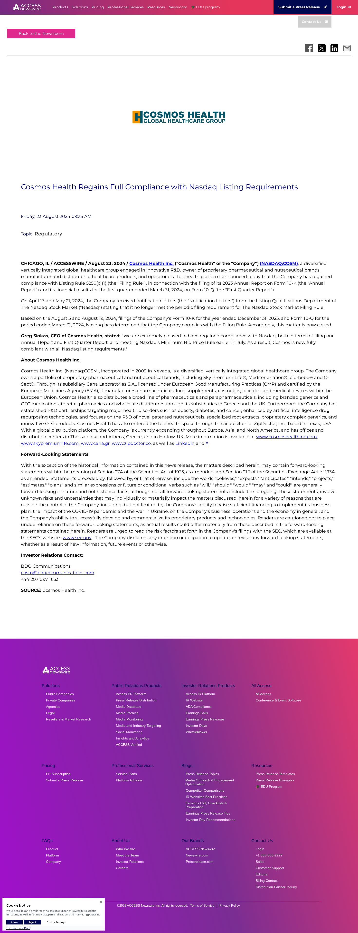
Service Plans (126, 774)
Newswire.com (197, 855)
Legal (50, 713)
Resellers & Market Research (68, 719)
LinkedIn (185, 443)
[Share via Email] (347, 48)
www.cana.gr (95, 443)
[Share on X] (322, 48)
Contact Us (311, 21)
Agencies (53, 707)
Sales (260, 862)
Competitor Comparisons (205, 790)
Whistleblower (196, 732)
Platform (52, 855)
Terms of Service (202, 905)
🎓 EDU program (205, 7)
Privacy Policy (229, 905)
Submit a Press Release (299, 7)
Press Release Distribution (136, 700)
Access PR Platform (131, 694)
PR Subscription (58, 774)
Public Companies (60, 694)
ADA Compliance (199, 707)
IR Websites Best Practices (206, 797)
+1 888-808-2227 (269, 855)
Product (52, 849)
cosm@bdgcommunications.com (57, 572)
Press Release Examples (275, 780)
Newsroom (178, 7)
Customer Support (270, 868)
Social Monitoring (129, 732)
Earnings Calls (197, 713)
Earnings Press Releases (205, 719)
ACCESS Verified (129, 745)
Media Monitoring (129, 719)
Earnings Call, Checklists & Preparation (206, 805)
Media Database (128, 707)
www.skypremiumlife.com (50, 443)
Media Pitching (127, 713)
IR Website (194, 700)
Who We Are (125, 849)
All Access (263, 694)
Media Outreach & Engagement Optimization (209, 782)
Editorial (262, 874)
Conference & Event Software (278, 700)
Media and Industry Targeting (138, 726)
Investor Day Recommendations (210, 820)
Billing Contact (267, 881)
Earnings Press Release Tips (208, 813)
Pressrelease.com (200, 862)
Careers (122, 868)
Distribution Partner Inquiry (276, 887)
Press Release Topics (202, 774)
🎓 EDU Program (269, 786)
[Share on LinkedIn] (334, 48)
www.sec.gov (77, 537)
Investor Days (196, 726)
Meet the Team (127, 855)
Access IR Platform (200, 694)
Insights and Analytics (132, 738)
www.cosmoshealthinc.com (286, 436)
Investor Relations (130, 862)
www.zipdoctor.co (131, 443)
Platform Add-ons (129, 780)
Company (53, 862)
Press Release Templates (275, 774)
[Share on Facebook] (309, 48)
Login (342, 7)
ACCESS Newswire (200, 849)
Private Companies (60, 700)
